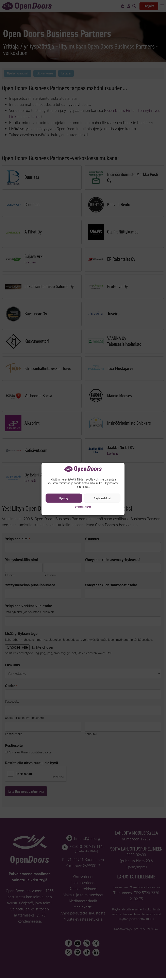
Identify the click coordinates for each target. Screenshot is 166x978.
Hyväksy (63, 498)
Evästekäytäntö (83, 506)
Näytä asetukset (102, 498)
